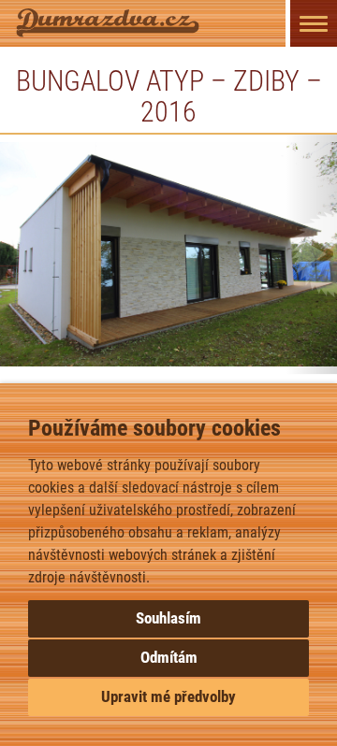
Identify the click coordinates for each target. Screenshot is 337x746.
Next (311, 254)
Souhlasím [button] (168, 618)
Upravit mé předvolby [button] (168, 696)
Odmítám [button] (169, 657)
